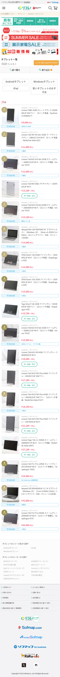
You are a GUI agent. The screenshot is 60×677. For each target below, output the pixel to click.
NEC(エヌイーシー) (38, 564)
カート (55, 8)
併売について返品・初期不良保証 (18, 21)
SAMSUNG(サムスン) (11, 578)
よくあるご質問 (38, 587)
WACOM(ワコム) (37, 571)
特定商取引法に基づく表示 (41, 603)
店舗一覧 (35, 592)
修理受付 (53, 21)
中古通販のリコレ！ (8, 14)
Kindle (33, 548)
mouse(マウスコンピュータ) (13, 575)
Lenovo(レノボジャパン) (36, 14)
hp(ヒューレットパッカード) (13, 568)
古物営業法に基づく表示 (41, 608)
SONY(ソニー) (8, 571)
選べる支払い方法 (41, 21)
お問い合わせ (7, 592)
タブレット (21, 14)
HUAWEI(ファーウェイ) (39, 561)
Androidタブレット (16, 81)
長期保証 (30, 21)
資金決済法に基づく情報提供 (12, 608)
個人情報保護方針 (8, 603)
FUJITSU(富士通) (9, 564)
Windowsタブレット (44, 81)
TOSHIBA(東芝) (36, 575)
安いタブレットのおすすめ (44, 90)
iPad (15, 88)
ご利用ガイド (7, 587)
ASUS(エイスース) (10, 561)
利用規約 (27, 2)
